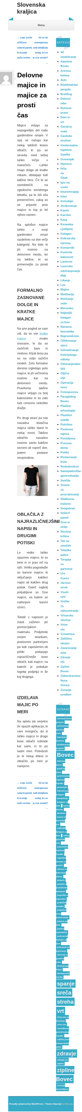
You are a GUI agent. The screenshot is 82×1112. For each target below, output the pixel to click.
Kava (63, 219)
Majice (64, 289)
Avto (63, 80)
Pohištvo (66, 424)
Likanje (65, 280)
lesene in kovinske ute (61, 821)
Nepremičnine (69, 336)
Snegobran (67, 508)
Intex (63, 196)
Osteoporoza (69, 392)
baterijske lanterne (61, 739)
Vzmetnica (67, 634)
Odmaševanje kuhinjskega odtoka (69, 354)
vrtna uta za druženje (62, 1019)
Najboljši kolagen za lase (66, 317)
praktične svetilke (61, 904)
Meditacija (67, 294)
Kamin (64, 210)
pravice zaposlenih (61, 931)
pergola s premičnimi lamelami (61, 888)
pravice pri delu (62, 923)
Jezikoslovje (68, 205)
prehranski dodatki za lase (62, 940)
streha (65, 1002)
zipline (60, 1063)
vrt (60, 1011)
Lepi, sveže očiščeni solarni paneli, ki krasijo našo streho (24, 47)
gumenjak (62, 787)
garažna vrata (60, 770)
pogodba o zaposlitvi (62, 897)
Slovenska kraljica (31, 8)
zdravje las (62, 1060)
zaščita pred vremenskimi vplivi (62, 1043)
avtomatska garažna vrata (62, 729)
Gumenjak (67, 159)
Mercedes (66, 308)
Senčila (65, 480)
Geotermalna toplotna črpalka (69, 150)
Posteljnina (67, 438)
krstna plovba (63, 808)
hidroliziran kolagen (62, 793)
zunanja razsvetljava (62, 1087)
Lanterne (66, 261)
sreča (64, 992)
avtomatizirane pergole (64, 720)
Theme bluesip (53, 1104)
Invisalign (66, 201)
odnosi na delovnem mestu (61, 873)
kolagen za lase (62, 804)
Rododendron (69, 466)
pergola (61, 880)
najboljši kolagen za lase (61, 832)
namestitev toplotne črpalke (62, 850)
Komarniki (67, 247)
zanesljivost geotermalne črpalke (62, 1032)
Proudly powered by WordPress (26, 1104)
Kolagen (66, 233)
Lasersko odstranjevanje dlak (70, 270)
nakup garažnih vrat (63, 839)
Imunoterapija (69, 191)
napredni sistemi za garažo (61, 861)
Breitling (66, 94)
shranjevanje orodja (63, 975)
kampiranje (62, 798)
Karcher (65, 215)
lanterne (61, 813)
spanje (66, 983)
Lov (62, 284)
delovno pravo (60, 763)
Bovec (65, 755)
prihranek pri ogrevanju (63, 949)
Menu (41, 25)
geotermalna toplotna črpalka (63, 779)
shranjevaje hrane (62, 968)
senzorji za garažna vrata (62, 958)
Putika (64, 452)
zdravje (66, 1053)
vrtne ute (61, 1024)
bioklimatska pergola (63, 746)
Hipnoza (66, 163)
